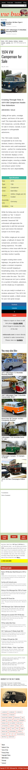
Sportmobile (12, 731)
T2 (12, 42)
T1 (8, 734)
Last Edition (5, 725)
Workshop (11, 736)
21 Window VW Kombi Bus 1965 (9, 639)
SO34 (13, 728)
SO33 (8, 728)
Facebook (14, 304)
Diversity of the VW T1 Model (10, 679)
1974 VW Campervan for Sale (12, 56)
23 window (11, 714)
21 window (4, 714)
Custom (10, 720)
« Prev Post (4, 537)
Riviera (3, 728)
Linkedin (14, 308)
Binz (23, 717)
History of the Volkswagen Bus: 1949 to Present (13, 590)
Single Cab (4, 731)
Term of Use (5, 750)
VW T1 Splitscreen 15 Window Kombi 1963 (12, 631)
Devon (15, 720)
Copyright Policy (6, 755)
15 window (19, 712)
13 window (11, 712)
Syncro (4, 734)
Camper (21, 41)
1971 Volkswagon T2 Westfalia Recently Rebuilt (16, 30)
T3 (14, 734)
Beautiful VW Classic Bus (7, 598)
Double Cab (5, 723)
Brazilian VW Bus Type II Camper (14, 23)
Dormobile (21, 720)
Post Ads (10, 2)
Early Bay (19, 723)
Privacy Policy (5, 753)
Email (14, 315)
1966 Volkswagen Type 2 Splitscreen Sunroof (13, 607)
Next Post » (24, 537)
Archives (16, 41)
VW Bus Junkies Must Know (8, 623)
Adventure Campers (7, 717)
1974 (6, 41)
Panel (17, 725)
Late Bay (8, 42)
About (3, 745)
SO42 (17, 728)
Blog (24, 2)
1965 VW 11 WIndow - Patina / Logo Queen (12, 647)
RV (21, 725)
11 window (4, 712)
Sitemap (4, 760)
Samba (22, 728)
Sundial (20, 731)
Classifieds (18, 2)
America (11, 41)
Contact (4, 763)
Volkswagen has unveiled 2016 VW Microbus (12, 615)
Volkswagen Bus (13, 768)
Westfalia (4, 736)
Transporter (20, 734)
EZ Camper (12, 723)
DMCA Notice (5, 758)
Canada (3, 42)
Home (4, 2)
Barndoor (17, 717)
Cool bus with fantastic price (9, 582)
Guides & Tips (5, 747)
